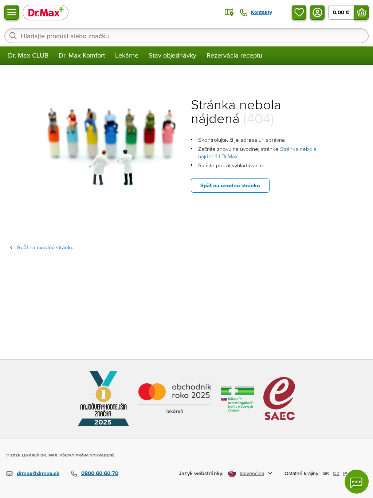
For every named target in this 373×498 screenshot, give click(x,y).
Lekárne (126, 55)
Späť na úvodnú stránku (230, 185)
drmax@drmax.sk (38, 473)
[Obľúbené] (299, 12)
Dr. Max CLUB (28, 55)
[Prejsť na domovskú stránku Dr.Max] (45, 12)
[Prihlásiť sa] (317, 12)
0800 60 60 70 (99, 473)
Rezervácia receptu (234, 55)
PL (346, 473)
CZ (336, 473)
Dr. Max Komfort (82, 55)
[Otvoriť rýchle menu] (11, 12)
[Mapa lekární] (229, 12)
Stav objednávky (172, 55)
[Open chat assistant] (356, 481)
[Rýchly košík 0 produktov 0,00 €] (361, 12)
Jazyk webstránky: (201, 473)
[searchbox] (186, 35)
